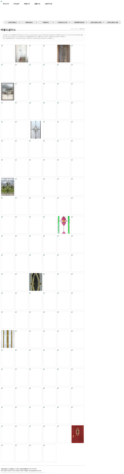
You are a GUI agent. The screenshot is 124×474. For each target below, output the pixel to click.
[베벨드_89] (21, 320)
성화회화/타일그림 (79, 22)
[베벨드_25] (77, 111)
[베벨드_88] (7, 320)
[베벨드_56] (63, 206)
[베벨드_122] (7, 415)
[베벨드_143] (35, 54)
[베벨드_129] (77, 415)
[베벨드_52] (7, 206)
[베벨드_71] (21, 263)
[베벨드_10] (21, 92)
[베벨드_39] (77, 149)
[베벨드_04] (21, 73)
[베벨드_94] (7, 339)
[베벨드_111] (77, 377)
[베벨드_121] (77, 396)
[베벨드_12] (49, 92)
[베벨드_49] (49, 187)
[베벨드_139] (35, 453)
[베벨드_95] (21, 339)
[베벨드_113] (21, 396)
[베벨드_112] (7, 396)
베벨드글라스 (29, 22)
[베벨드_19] (49, 111)
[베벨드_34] (7, 149)
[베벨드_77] (21, 282)
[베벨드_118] (49, 396)
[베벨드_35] (21, 149)
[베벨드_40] (7, 168)
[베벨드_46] (7, 187)
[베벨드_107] (21, 377)
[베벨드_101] (21, 358)
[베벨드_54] (35, 206)
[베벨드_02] (77, 54)
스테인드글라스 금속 (95, 22)
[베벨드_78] (35, 282)
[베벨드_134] (63, 434)
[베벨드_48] (35, 187)
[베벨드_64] (7, 244)
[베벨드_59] (21, 225)
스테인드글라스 (12, 22)
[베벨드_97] (49, 339)
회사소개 (6, 4)
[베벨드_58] (7, 225)
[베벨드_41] (21, 168)
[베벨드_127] (63, 415)
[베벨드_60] (35, 225)
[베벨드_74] (63, 263)
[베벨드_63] (77, 225)
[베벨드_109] (49, 377)
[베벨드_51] (77, 187)
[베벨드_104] (63, 358)
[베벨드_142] (49, 54)
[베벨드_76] (7, 282)
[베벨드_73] (49, 263)
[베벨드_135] (77, 434)
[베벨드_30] (35, 130)
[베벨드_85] (49, 301)
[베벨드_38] (63, 149)
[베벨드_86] (63, 301)
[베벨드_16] (21, 111)
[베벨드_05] (35, 73)
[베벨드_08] (77, 73)
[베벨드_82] (7, 301)
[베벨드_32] (63, 130)
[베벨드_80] (63, 282)
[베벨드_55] (49, 206)
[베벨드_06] (49, 73)
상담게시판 (48, 4)
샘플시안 (37, 4)
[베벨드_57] (77, 206)
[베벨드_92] (63, 320)
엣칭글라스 (46, 22)
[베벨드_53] (21, 206)
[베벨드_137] (7, 453)
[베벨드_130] (7, 434)
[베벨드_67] (49, 244)
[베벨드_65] (21, 244)
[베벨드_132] (35, 434)
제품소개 (27, 4)
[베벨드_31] (49, 130)
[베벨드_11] (35, 92)
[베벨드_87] (77, 301)
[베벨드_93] (77, 320)
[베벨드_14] (77, 92)
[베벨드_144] (21, 54)
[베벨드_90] (35, 320)
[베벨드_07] (63, 73)
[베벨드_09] (7, 92)
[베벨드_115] (35, 396)
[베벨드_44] (63, 168)
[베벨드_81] (77, 282)
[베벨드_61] (49, 225)
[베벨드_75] (77, 263)
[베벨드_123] (21, 415)
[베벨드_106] (7, 377)
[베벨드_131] (21, 434)
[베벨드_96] (35, 339)
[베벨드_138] (21, 453)
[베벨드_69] (77, 244)
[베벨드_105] (77, 358)
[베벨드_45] (77, 168)
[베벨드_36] (35, 149)
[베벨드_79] (49, 282)
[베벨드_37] (49, 149)
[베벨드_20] (63, 111)
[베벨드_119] (63, 396)
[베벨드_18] (35, 111)
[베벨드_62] (63, 225)
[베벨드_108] (35, 377)
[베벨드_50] (63, 187)
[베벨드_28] (7, 130)
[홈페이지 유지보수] (51, 472)
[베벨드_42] (35, 168)
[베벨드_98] (63, 339)
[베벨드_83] (21, 301)
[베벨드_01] (63, 54)
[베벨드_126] (49, 415)
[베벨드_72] (35, 263)
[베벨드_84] (35, 301)
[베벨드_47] (21, 187)
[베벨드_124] (35, 415)
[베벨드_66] (35, 244)
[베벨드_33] (77, 130)
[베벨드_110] (63, 377)
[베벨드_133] (49, 434)
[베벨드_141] (49, 453)
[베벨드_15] (7, 111)
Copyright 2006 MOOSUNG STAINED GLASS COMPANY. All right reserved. (23, 472)
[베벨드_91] (49, 320)
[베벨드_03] (7, 73)
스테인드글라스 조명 (112, 22)
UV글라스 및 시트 (62, 22)
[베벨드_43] (49, 168)
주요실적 (16, 4)
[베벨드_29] (21, 130)
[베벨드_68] (63, 244)
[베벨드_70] (7, 263)
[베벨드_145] (7, 54)
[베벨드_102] (35, 358)
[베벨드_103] (49, 358)
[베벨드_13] (63, 92)
